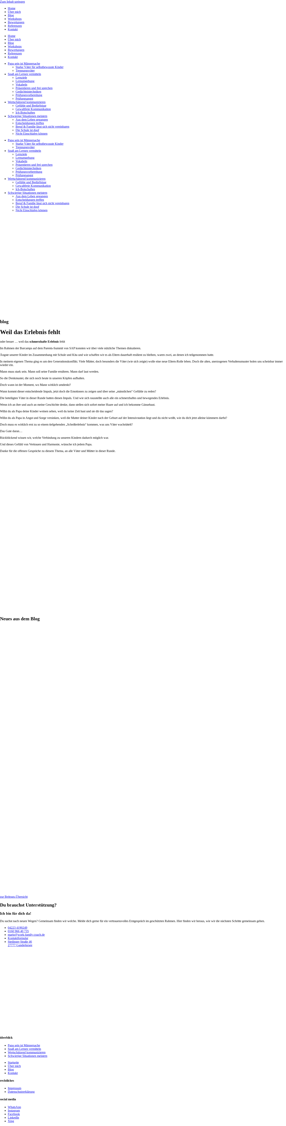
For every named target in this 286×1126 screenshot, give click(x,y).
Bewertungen (16, 22)
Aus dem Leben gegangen (32, 119)
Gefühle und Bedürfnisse (31, 105)
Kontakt (13, 29)
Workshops (15, 18)
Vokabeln (21, 84)
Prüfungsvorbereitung (29, 95)
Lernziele (21, 77)
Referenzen (15, 25)
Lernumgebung (25, 81)
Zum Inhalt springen (12, 1)
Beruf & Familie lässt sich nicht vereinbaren (42, 126)
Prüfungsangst (24, 98)
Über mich (14, 11)
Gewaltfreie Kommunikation (33, 109)
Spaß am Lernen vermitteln (24, 74)
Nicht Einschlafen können (31, 133)
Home (11, 8)
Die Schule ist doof (27, 130)
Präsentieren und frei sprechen (34, 88)
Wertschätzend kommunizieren (27, 102)
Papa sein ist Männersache (24, 63)
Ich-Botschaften (25, 112)
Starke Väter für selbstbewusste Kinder (39, 67)
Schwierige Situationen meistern (27, 116)
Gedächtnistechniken (28, 91)
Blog (11, 15)
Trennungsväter (25, 70)
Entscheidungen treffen (30, 123)
